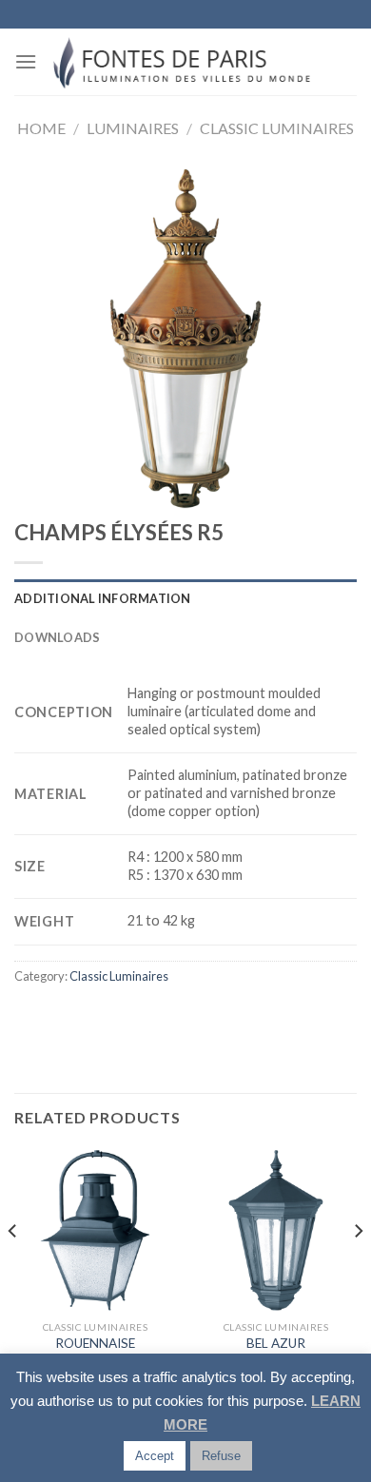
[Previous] (13, 1269)
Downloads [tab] (57, 637)
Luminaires (133, 128)
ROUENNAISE (95, 1343)
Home (41, 128)
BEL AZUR (275, 1343)
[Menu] (25, 61)
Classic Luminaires (277, 128)
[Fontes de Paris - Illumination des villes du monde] (186, 61)
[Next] (357, 1269)
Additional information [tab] (102, 598)
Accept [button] (154, 1456)
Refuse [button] (221, 1456)
